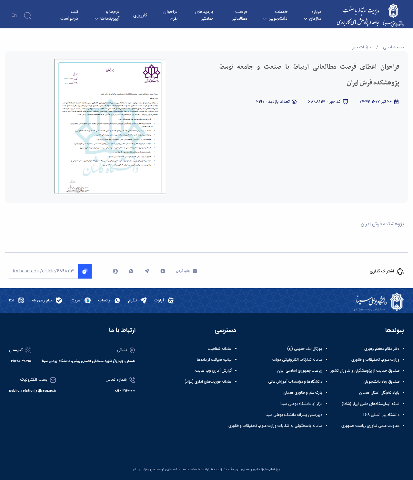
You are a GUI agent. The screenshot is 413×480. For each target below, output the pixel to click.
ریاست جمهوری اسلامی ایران (299, 370)
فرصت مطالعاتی (239, 15)
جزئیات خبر (361, 47)
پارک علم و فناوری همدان (302, 392)
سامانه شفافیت (220, 349)
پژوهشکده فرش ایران (382, 224)
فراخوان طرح (170, 15)
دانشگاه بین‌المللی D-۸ (381, 415)
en (14, 15)
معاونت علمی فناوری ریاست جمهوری (370, 426)
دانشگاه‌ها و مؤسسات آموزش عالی (295, 381)
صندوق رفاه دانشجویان (381, 381)
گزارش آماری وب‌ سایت (213, 370)
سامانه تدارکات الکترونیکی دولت (297, 360)
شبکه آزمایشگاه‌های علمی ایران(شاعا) (370, 404)
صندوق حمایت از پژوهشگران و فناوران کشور (365, 370)
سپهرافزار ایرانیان (144, 469)
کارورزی (140, 15)
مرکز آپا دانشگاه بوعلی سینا (301, 404)
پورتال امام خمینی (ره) (304, 349)
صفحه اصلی (393, 47)
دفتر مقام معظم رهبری (381, 349)
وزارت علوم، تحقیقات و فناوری (375, 360)
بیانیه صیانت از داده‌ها (214, 360)
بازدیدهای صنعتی (204, 15)
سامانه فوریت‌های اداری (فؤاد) (208, 381)
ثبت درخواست (69, 15)
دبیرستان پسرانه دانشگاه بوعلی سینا (294, 415)
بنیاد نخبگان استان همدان (379, 392)
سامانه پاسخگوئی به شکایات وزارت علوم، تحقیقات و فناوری (275, 426)
